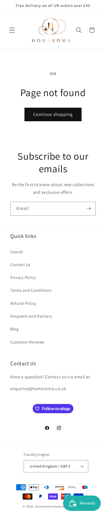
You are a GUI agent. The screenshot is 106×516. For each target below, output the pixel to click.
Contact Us (20, 264)
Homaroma (43, 506)
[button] (12, 30)
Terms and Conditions (31, 290)
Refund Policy (23, 303)
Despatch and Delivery (31, 316)
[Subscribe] (88, 209)
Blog (14, 329)
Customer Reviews (27, 342)
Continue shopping (53, 114)
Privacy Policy (23, 277)
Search (16, 252)
